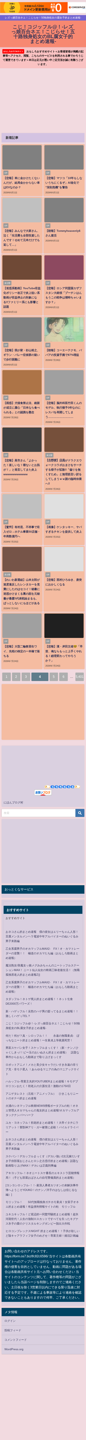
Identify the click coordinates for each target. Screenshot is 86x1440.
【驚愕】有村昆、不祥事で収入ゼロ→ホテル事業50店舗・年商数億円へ (21, 532)
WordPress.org (13, 1349)
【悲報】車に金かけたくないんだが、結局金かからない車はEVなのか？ (21, 183)
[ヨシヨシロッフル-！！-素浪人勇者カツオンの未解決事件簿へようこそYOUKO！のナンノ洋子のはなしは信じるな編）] (42, 1190)
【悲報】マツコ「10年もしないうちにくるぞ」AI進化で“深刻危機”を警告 (63, 183)
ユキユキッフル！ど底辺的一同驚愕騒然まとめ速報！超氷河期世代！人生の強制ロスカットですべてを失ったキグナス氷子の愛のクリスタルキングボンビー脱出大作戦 (42, 1219)
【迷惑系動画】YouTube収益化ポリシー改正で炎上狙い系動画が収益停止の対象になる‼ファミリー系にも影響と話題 (22, 297)
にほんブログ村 (13, 802)
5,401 (80, 676)
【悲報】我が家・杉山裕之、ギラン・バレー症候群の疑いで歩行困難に (21, 355)
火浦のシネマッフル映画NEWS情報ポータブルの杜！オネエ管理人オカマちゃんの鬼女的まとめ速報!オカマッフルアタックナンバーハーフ (42, 1110)
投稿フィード (12, 1330)
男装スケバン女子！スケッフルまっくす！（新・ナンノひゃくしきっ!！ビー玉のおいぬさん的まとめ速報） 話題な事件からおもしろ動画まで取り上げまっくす (42, 1052)
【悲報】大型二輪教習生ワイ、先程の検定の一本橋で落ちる (21, 651)
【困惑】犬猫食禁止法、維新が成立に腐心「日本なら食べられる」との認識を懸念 (21, 408)
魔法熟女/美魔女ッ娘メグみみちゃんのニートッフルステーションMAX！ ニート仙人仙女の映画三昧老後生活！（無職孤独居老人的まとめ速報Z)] (43, 970)
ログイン (10, 1320)
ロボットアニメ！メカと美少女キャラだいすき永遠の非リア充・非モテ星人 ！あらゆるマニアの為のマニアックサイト (42, 1069)
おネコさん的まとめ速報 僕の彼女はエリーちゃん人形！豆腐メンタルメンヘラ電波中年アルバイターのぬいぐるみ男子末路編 (42, 936)
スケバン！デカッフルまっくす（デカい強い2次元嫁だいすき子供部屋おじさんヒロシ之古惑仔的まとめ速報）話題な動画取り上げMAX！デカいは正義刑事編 (43, 1161)
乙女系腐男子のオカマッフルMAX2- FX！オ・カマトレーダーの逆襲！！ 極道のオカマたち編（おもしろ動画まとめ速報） (42, 953)
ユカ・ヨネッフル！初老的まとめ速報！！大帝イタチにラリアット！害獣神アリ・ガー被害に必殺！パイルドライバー (42, 1127)
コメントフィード (15, 1339)
